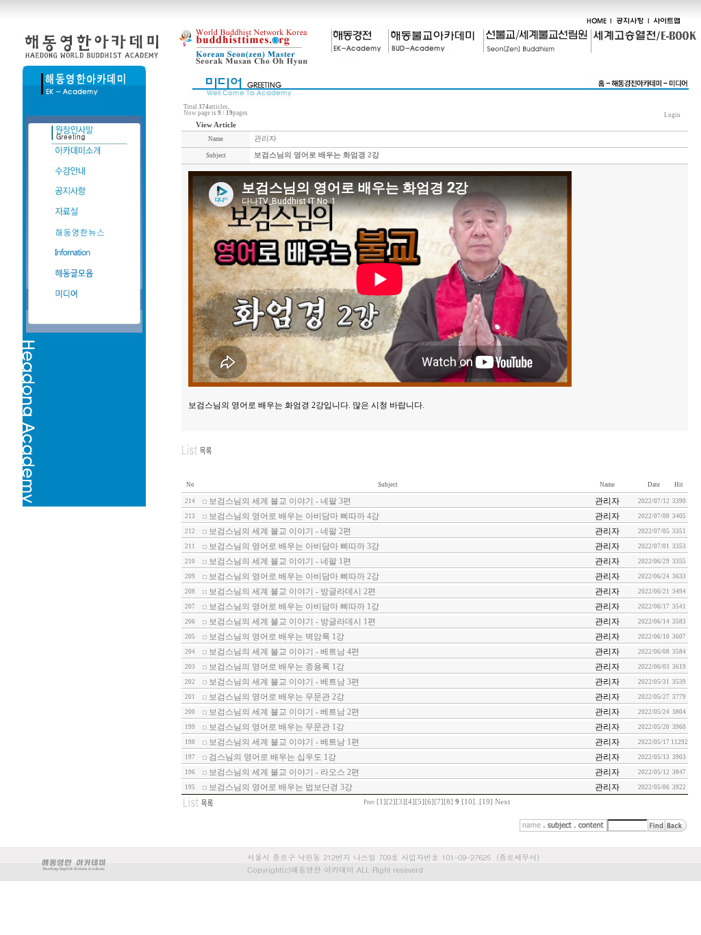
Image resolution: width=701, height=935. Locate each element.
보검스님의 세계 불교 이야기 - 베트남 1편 (284, 742)
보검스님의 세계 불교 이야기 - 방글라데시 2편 (292, 591)
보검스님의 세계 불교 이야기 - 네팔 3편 (280, 501)
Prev (369, 802)
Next (502, 802)
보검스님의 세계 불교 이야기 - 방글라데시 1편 (292, 621)
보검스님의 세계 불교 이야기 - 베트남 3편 (284, 682)
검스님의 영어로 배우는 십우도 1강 (272, 757)
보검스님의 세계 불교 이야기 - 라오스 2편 (284, 772)
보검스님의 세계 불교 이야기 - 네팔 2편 (280, 531)
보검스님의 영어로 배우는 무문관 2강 (276, 697)
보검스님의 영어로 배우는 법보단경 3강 (281, 787)
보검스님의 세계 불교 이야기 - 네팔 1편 (280, 561)
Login (672, 115)
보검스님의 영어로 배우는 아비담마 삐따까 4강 (294, 516)
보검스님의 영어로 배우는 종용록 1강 (276, 666)
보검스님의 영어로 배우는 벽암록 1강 (276, 636)
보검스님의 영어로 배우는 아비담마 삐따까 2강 (294, 576)
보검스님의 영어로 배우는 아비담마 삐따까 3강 (294, 546)
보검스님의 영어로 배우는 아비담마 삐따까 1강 (294, 606)
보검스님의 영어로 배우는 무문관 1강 (276, 727)
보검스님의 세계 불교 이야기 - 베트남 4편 (284, 651)
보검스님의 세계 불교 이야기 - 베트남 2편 (284, 712)
